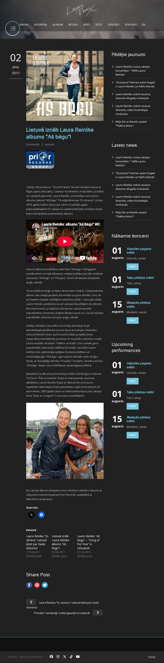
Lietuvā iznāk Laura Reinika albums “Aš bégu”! (60, 542)
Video (86, 24)
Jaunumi (58, 24)
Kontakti (131, 24)
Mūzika (73, 24)
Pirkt (132, 266)
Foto (99, 24)
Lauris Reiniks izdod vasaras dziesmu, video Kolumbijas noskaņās (133, 110)
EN (143, 24)
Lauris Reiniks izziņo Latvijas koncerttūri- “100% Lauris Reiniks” (133, 70)
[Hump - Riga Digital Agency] (152, 657)
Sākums (24, 24)
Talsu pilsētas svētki (140, 278)
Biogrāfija (40, 24)
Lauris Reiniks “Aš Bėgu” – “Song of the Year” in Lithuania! (88, 542)
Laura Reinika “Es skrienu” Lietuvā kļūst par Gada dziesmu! (37, 542)
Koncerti (113, 24)
